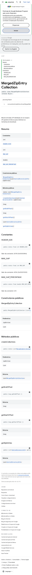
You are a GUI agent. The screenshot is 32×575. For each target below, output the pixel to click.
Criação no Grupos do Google (9, 527)
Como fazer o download (8, 495)
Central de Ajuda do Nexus (8, 542)
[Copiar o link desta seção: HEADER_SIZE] (14, 240)
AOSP (2, 56)
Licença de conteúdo (23, 475)
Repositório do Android (7, 490)
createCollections (9, 198)
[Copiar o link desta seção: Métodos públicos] (20, 337)
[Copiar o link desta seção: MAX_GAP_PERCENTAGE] (23, 277)
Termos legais (25, 559)
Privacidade (11, 562)
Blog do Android (5, 519)
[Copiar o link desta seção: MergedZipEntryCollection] (24, 304)
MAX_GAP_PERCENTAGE (9, 164)
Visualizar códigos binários (8, 498)
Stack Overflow (5, 550)
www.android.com (6, 545)
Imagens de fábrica (6, 500)
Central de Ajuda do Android (9, 537)
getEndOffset (7, 208)
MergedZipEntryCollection (8, 178)
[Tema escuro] (30, 245)
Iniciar (16, 31)
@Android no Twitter (6, 513)
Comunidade (15, 559)
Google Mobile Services (7, 548)
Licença (4, 562)
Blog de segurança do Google (9, 521)
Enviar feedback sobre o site (10, 565)
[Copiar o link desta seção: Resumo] (11, 129)
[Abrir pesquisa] (17, 2)
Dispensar (16, 25)
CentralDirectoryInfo (21, 179)
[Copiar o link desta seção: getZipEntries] (13, 443)
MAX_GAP (5, 154)
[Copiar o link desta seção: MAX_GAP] (11, 259)
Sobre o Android (6, 559)
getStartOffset (8, 217)
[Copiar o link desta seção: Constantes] (14, 235)
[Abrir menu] (2, 2)
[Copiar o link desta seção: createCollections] (17, 342)
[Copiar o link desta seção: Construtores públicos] (25, 298)
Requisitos (4, 492)
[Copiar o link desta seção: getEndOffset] (14, 387)
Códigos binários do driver (8, 503)
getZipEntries (8, 226)
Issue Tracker (4, 553)
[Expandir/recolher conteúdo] (12, 60)
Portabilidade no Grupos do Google (10, 530)
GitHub (3, 506)
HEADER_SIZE (7, 144)
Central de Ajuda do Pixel (8, 539)
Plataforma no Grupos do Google (10, 524)
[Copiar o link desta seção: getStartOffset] (15, 415)
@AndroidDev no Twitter (8, 516)
